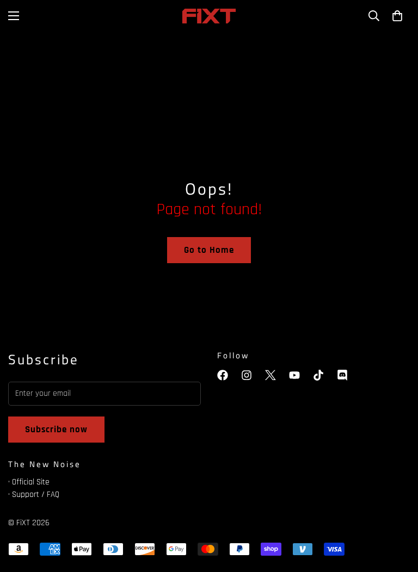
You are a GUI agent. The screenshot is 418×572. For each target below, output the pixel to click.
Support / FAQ (35, 494)
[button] (397, 15)
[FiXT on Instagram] (246, 375)
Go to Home (209, 250)
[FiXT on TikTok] (318, 375)
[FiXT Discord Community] (342, 375)
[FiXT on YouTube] (294, 375)
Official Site (31, 482)
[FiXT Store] (209, 16)
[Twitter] (270, 375)
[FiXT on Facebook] (222, 375)
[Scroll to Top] (396, 512)
